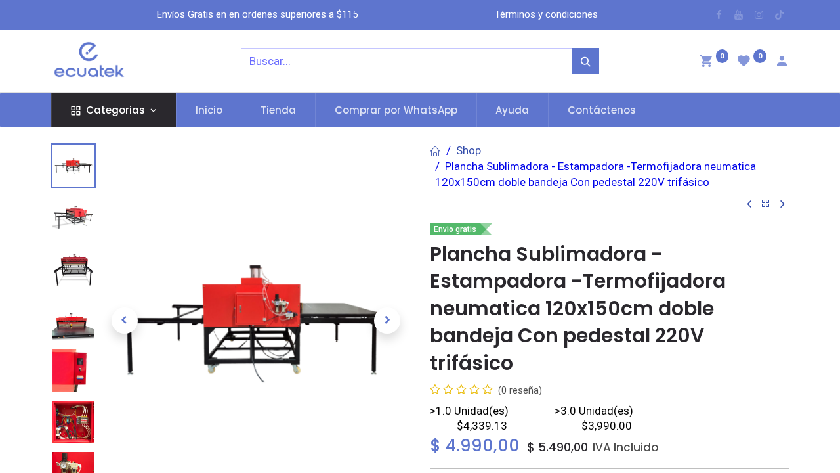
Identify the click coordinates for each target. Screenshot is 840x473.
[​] (718, 14)
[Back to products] (766, 204)
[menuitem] (209, 110)
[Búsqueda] (585, 61)
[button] (124, 320)
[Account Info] (781, 62)
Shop (468, 150)
